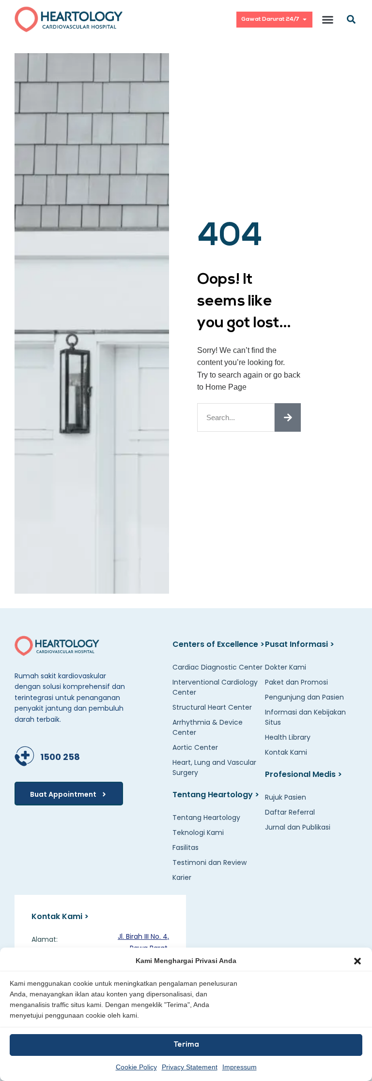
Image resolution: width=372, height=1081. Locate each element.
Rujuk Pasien (285, 797)
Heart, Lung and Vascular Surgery (214, 767)
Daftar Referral (290, 812)
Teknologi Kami (198, 832)
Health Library (287, 737)
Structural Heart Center (212, 707)
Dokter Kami (285, 667)
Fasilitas (185, 847)
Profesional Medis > (303, 774)
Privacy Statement (189, 1067)
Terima (186, 1045)
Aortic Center (195, 747)
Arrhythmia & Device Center (207, 727)
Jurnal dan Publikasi (297, 827)
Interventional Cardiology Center (215, 687)
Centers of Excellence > (218, 644)
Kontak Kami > (60, 916)
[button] (357, 961)
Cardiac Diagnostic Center (217, 667)
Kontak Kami (286, 752)
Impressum (239, 1067)
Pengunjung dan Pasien (304, 697)
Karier (181, 877)
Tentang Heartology (206, 817)
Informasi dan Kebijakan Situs (305, 717)
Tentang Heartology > (215, 794)
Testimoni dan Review (209, 862)
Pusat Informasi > (299, 644)
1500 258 (60, 757)
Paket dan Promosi (296, 682)
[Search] (288, 417)
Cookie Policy (136, 1067)
